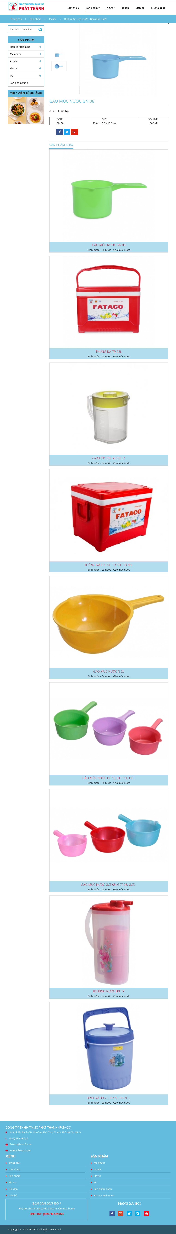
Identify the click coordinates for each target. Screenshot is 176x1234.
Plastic (53, 19)
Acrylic (14, 61)
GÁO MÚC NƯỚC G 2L (108, 671)
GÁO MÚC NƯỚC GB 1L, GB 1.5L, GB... (108, 778)
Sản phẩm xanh (19, 82)
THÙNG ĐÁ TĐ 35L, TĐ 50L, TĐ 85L (109, 565)
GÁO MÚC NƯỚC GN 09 (108, 245)
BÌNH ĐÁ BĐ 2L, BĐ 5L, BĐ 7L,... (108, 1098)
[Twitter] (129, 1213)
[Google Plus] (120, 1213)
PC (11, 75)
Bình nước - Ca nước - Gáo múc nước (85, 19)
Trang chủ (16, 19)
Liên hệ (140, 7)
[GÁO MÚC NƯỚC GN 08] (118, 60)
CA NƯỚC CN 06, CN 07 (108, 458)
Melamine (15, 54)
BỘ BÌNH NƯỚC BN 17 (108, 991)
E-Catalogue (158, 7)
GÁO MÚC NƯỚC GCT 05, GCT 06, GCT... (108, 884)
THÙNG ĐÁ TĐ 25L (109, 351)
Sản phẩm (35, 19)
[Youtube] (146, 1213)
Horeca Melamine (20, 46)
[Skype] (137, 1213)
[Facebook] (112, 1213)
